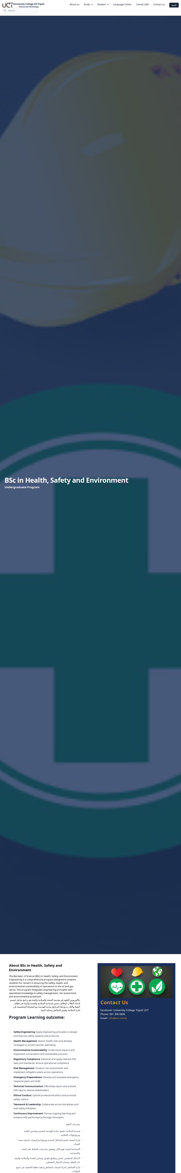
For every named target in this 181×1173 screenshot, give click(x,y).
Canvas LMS (142, 4)
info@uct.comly (117, 1018)
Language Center (122, 4)
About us (74, 4)
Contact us (159, 4)
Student (101, 4)
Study (87, 4)
